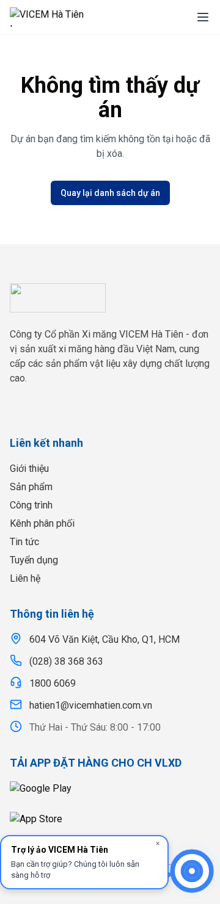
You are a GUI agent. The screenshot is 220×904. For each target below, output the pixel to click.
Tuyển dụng (34, 560)
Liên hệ (25, 578)
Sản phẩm (31, 487)
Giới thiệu (29, 468)
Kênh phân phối (42, 523)
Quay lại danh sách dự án (110, 193)
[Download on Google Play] (110, 793)
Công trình (31, 505)
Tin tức (24, 542)
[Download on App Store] (110, 823)
